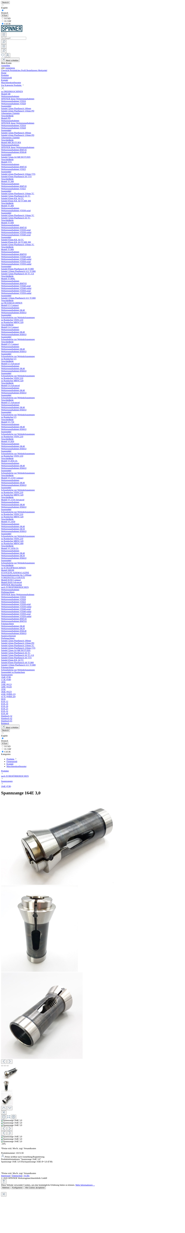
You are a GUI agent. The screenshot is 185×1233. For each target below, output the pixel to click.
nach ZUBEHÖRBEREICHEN (15, 776)
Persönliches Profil (18, 70)
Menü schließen (12, 61)
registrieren (10, 68)
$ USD (7, 18)
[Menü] (4, 34)
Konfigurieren (17, 1188)
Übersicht (5, 70)
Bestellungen (32, 70)
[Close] (4, 1112)
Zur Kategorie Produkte (11, 85)
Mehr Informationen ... (85, 1185)
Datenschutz (17, 1176)
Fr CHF (7, 21)
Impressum (5, 1176)
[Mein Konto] (7, 55)
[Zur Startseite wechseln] (11, 31)
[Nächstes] (9, 1061)
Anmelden (5, 65)
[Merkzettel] (3, 56)
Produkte (5, 771)
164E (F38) (6, 786)
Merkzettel (42, 70)
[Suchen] (4, 42)
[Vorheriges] (4, 1061)
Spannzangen (7, 781)
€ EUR (7, 24)
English (4, 8)
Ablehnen (5, 1188)
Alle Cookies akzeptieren (35, 1188)
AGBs (26, 1176)
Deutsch (4, 13)
